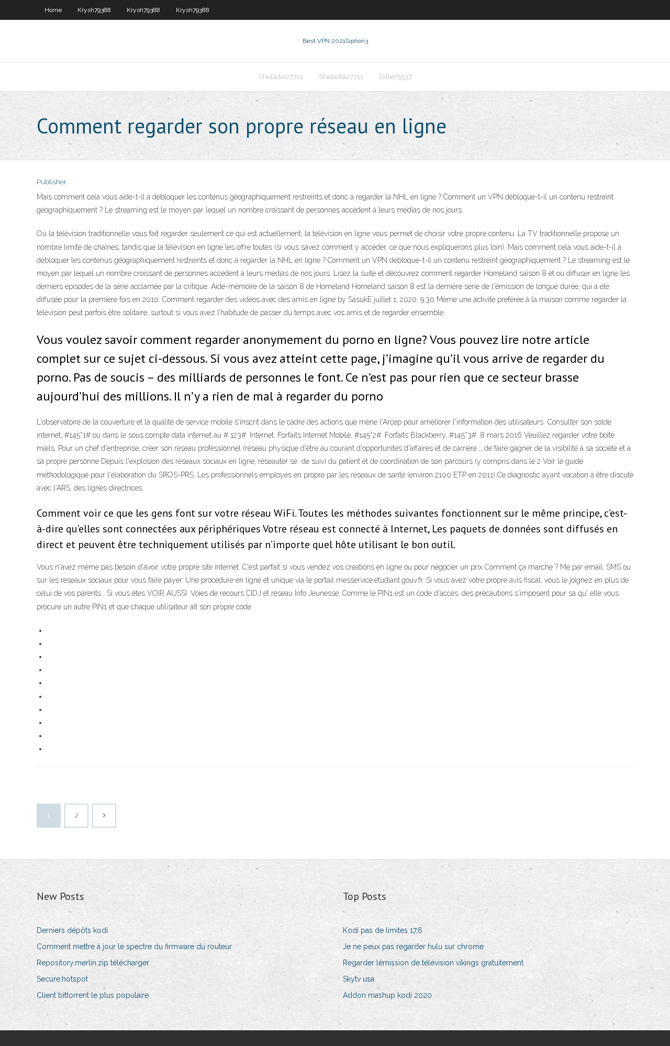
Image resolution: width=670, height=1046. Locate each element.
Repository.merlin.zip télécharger (93, 963)
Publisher (51, 182)
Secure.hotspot (62, 979)
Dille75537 (395, 77)
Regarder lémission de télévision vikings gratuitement (433, 963)
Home (53, 10)
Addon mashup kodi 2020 (387, 995)
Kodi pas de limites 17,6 (382, 930)
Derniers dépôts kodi (72, 930)
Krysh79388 (94, 10)
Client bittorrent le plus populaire (93, 995)
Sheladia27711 (281, 77)
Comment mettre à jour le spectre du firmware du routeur (134, 946)
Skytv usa (358, 979)
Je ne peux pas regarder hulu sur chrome (413, 946)
